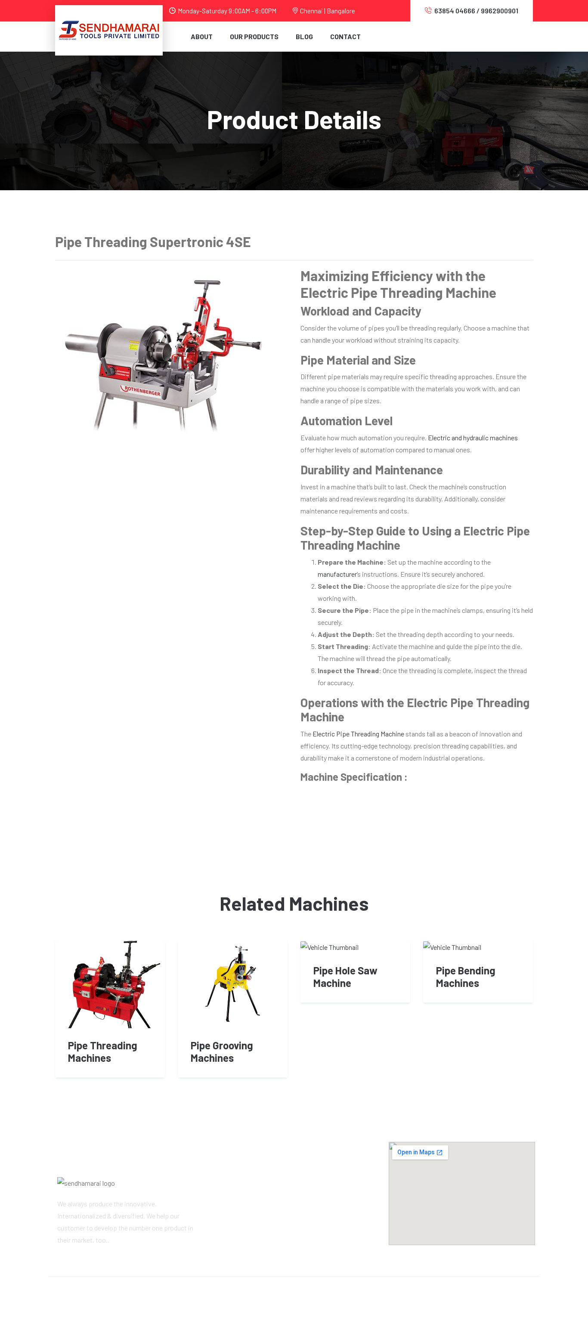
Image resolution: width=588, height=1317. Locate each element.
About (202, 36)
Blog (304, 36)
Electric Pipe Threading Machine (358, 734)
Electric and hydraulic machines (473, 437)
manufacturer (337, 574)
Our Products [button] (254, 36)
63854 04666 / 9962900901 (476, 10)
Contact (345, 36)
